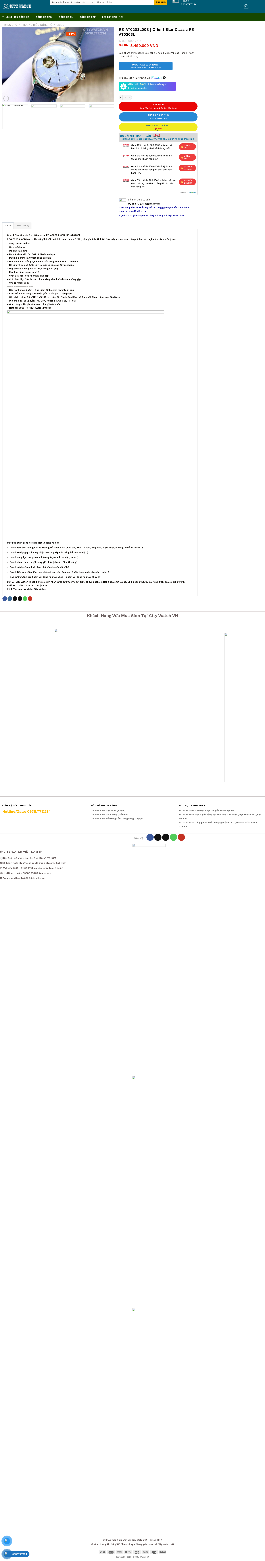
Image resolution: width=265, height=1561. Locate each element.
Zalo (38, 307)
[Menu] (39, 6)
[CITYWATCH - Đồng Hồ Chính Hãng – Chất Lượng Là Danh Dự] (17, 6)
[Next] (108, 64)
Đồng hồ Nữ (66, 17)
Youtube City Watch (35, 589)
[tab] (8, 226)
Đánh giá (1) (23, 226)
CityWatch (115, 297)
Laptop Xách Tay (112, 17)
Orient (61, 24)
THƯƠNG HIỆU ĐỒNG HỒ (15, 17)
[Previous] (8, 64)
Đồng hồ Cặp (88, 17)
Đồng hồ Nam (44, 17)
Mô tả (8, 226)
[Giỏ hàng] (246, 6)
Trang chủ (9, 24)
